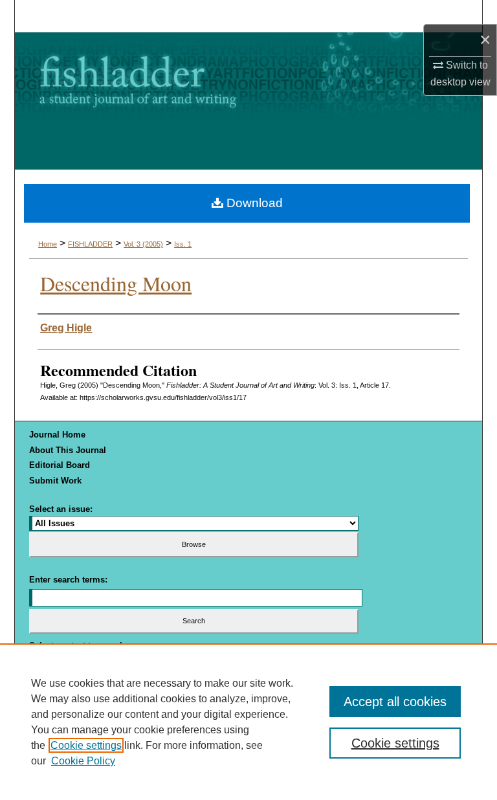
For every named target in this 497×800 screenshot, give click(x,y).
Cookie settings (86, 745)
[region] (248, 721)
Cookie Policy (83, 760)
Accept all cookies (395, 701)
